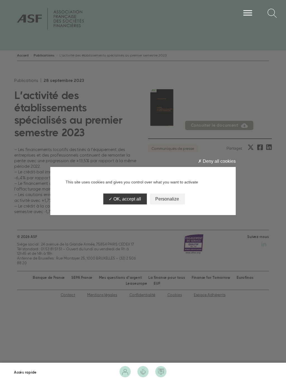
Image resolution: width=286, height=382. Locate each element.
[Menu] (247, 12)
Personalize (167, 199)
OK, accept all (126, 199)
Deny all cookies (219, 161)
